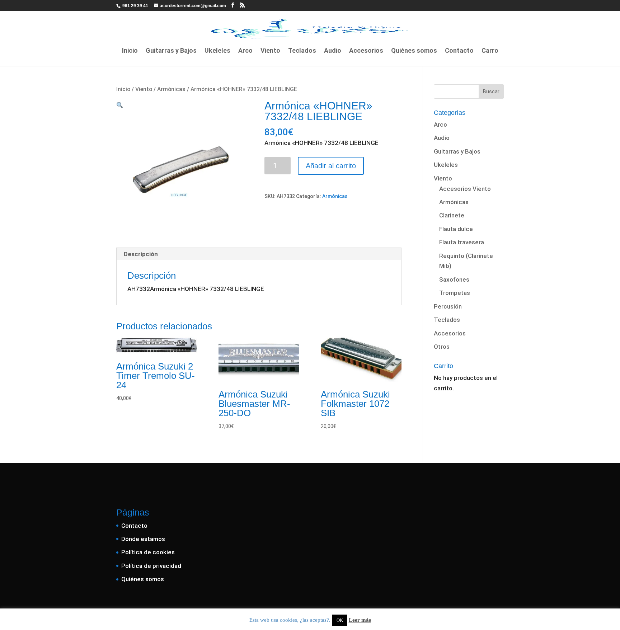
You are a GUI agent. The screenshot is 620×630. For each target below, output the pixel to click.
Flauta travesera (461, 242)
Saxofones (454, 279)
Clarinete (451, 215)
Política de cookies (148, 552)
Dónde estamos (143, 538)
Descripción (141, 254)
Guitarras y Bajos (171, 51)
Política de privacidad (151, 565)
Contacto (459, 51)
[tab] (141, 254)
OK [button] (340, 620)
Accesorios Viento (465, 188)
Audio (332, 51)
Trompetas (454, 292)
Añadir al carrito (331, 166)
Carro (490, 51)
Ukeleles (217, 51)
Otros (442, 346)
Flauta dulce (456, 228)
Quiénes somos (414, 51)
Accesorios (366, 51)
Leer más (360, 620)
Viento (270, 51)
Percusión (448, 306)
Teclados (302, 51)
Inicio (130, 51)
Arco (245, 51)
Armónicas (171, 89)
